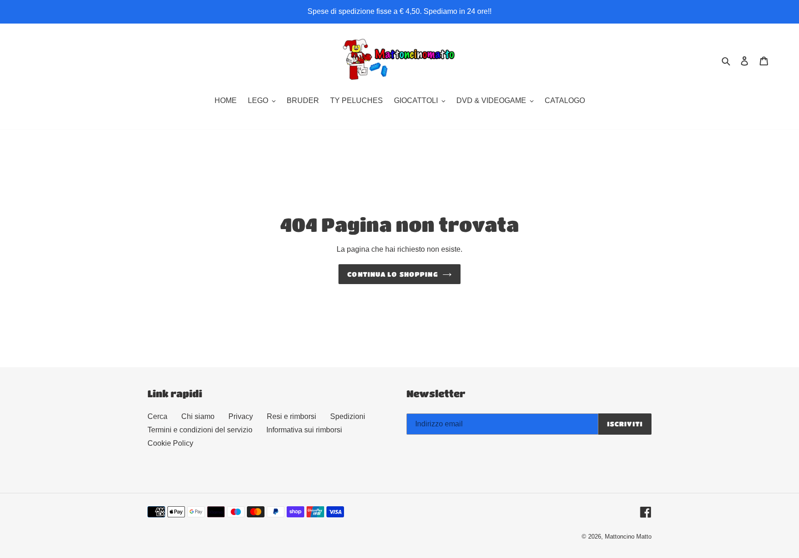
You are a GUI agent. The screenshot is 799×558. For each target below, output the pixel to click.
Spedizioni (347, 416)
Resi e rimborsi (291, 416)
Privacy (240, 416)
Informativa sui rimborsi (304, 430)
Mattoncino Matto (628, 536)
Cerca (157, 416)
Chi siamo (198, 416)
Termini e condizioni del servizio (200, 430)
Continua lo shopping (392, 274)
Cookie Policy (170, 443)
